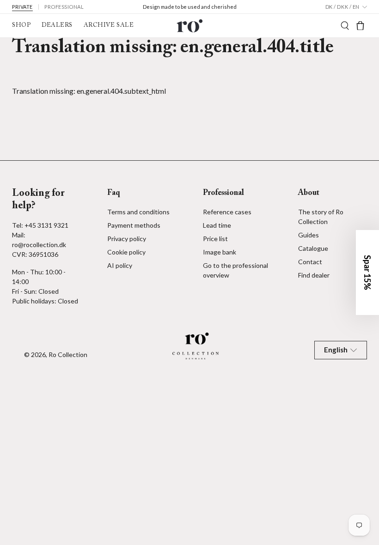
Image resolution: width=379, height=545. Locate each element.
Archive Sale (109, 25)
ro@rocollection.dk (39, 244)
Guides (308, 235)
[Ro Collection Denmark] (189, 25)
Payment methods (133, 225)
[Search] (345, 25)
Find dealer (314, 275)
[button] (367, 272)
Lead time (217, 225)
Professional (64, 7)
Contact (310, 262)
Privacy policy (126, 238)
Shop (21, 25)
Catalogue (313, 248)
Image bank (219, 252)
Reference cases (227, 212)
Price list (215, 238)
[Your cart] (360, 25)
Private (22, 7)
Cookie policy (126, 252)
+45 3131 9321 (46, 225)
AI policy (119, 265)
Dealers (57, 25)
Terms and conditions (138, 212)
